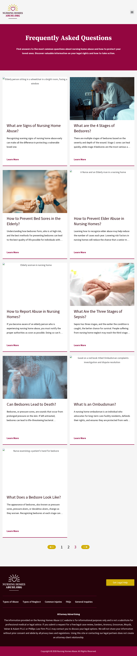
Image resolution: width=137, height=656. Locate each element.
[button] (132, 12)
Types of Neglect (32, 601)
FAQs (68, 601)
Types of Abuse (11, 601)
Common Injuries (53, 601)
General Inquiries (84, 601)
